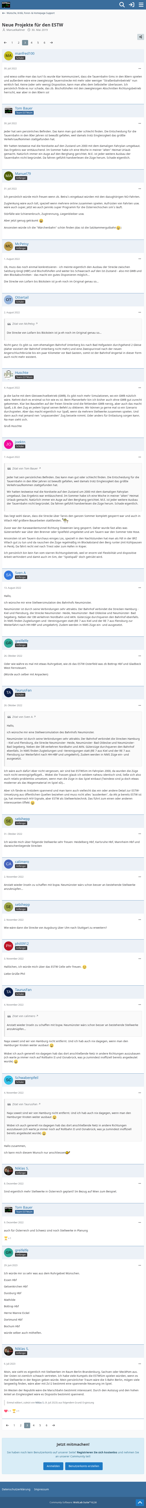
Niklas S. (39, 1402)
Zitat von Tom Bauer (25, 468)
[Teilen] (140, 37)
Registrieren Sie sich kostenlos (97, 1452)
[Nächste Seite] (51, 43)
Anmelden (53, 1466)
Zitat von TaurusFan (24, 1104)
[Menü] (141, 5)
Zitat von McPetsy (23, 323)
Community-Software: (73, 1502)
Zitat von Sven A (22, 717)
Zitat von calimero (23, 1016)
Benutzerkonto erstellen (84, 1466)
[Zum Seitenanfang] (140, 1502)
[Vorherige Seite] (5, 43)
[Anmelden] (131, 5)
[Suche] (122, 5)
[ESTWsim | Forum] (6, 5)
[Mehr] (140, 69)
